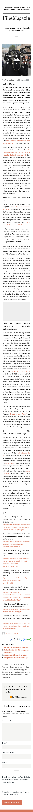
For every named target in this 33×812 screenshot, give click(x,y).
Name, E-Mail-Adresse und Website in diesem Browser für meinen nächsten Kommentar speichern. (16, 779)
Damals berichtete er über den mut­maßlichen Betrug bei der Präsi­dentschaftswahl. (16, 152)
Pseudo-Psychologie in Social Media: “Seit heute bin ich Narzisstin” (16, 8)
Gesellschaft (14, 664)
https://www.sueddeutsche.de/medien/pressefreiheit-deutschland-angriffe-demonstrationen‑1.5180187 (16, 544)
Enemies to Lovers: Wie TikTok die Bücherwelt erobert (16, 29)
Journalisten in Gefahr (12, 672)
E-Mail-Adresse (8, 752)
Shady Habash (10, 463)
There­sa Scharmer (12, 633)
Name (4, 743)
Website (4, 762)
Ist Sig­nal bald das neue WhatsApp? (16, 658)
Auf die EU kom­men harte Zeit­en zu (16, 647)
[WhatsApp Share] (29, 639)
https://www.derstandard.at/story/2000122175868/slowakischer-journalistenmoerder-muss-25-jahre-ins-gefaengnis (16, 527)
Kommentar (6, 721)
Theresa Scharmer (11, 80)
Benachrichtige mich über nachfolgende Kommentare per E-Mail (15, 793)
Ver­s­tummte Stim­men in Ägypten (15, 655)
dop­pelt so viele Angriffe (18, 414)
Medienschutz (26, 672)
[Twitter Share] (16, 639)
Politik (22, 664)
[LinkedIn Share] (20, 639)
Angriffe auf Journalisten (14, 667)
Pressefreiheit (7, 675)
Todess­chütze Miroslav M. (21, 371)
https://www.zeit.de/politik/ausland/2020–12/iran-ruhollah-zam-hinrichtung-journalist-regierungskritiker (16, 626)
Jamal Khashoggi (18, 670)
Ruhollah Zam (6, 677)
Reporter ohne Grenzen (20, 675)
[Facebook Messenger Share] (24, 639)
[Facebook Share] (11, 639)
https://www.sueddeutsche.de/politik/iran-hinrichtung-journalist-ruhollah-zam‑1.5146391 (16, 580)
